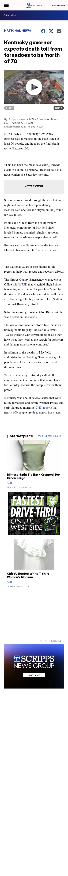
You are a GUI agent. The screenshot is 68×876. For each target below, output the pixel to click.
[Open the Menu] (6, 5)
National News (17, 30)
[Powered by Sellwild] (56, 641)
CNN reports (44, 407)
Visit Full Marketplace (49, 436)
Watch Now (58, 5)
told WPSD (20, 284)
